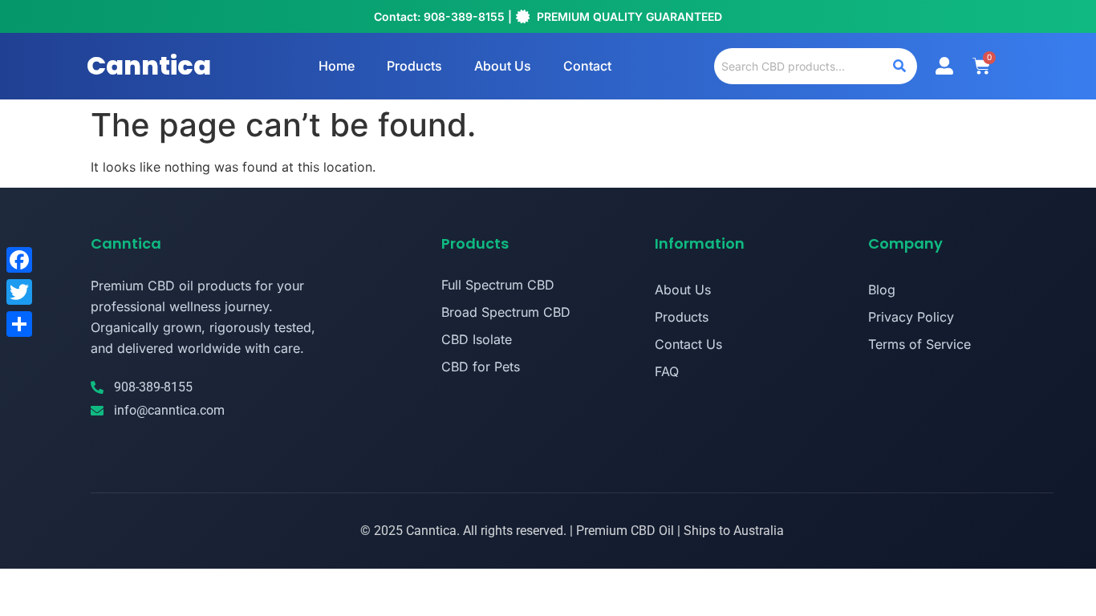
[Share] (19, 324)
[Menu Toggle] (944, 66)
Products (414, 66)
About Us (502, 66)
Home (337, 66)
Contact (587, 66)
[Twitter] (19, 292)
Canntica (149, 65)
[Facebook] (19, 260)
